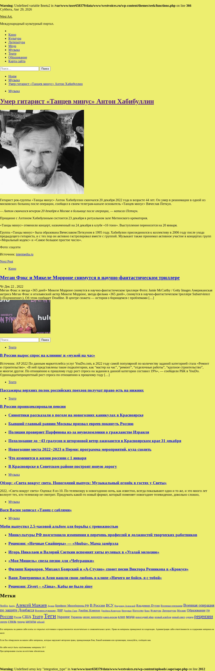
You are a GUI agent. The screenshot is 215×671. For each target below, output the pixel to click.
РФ (208, 610)
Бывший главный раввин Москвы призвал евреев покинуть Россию (71, 423)
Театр (12, 53)
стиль (12, 621)
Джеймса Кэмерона (111, 610)
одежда (189, 617)
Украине (63, 617)
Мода (12, 46)
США (26, 617)
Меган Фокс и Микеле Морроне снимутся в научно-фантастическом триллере (90, 277)
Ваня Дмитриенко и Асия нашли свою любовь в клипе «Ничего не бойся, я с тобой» (85, 577)
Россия (17, 617)
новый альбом (163, 617)
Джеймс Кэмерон (89, 610)
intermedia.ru (24, 254)
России (6, 616)
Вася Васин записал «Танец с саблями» (36, 510)
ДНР (60, 610)
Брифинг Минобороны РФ (72, 605)
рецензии (203, 616)
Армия (51, 606)
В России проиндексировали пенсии (33, 406)
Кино (12, 34)
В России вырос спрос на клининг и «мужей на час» (47, 355)
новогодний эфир (144, 617)
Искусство (138, 610)
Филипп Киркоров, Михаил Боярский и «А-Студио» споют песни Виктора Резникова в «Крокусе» (98, 569)
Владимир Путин (148, 605)
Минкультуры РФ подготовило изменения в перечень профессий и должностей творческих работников (102, 535)
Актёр (12, 606)
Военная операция (171, 605)
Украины (76, 617)
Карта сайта (16, 61)
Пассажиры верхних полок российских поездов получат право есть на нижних (72, 390)
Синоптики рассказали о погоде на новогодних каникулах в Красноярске (75, 415)
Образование (17, 57)
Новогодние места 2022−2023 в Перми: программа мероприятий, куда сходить (79, 449)
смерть (3, 622)
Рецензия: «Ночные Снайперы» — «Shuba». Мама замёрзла (63, 543)
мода (130, 616)
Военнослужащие (45, 610)
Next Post (6, 261)
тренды (21, 622)
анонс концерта (92, 617)
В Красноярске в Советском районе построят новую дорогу (62, 466)
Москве (181, 610)
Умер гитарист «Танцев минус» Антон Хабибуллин (77, 101)
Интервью (127, 610)
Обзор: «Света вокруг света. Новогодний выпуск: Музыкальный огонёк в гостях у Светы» (83, 483)
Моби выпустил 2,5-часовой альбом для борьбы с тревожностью (59, 526)
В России (97, 605)
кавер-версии (110, 617)
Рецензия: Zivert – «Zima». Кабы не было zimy (50, 586)
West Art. (6, 16)
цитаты (31, 621)
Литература (16, 42)
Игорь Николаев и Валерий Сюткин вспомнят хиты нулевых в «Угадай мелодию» (83, 552)
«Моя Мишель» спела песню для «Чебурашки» (51, 560)
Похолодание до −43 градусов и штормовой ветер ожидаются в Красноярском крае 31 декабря (94, 440)
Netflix (4, 605)
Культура (14, 38)
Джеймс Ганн (70, 610)
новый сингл (178, 617)
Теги (50, 616)
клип (121, 617)
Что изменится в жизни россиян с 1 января (47, 458)
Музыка (14, 50)
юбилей (41, 622)
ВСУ (110, 605)
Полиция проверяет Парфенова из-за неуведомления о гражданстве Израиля (78, 432)
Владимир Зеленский (124, 606)
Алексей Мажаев (31, 605)
